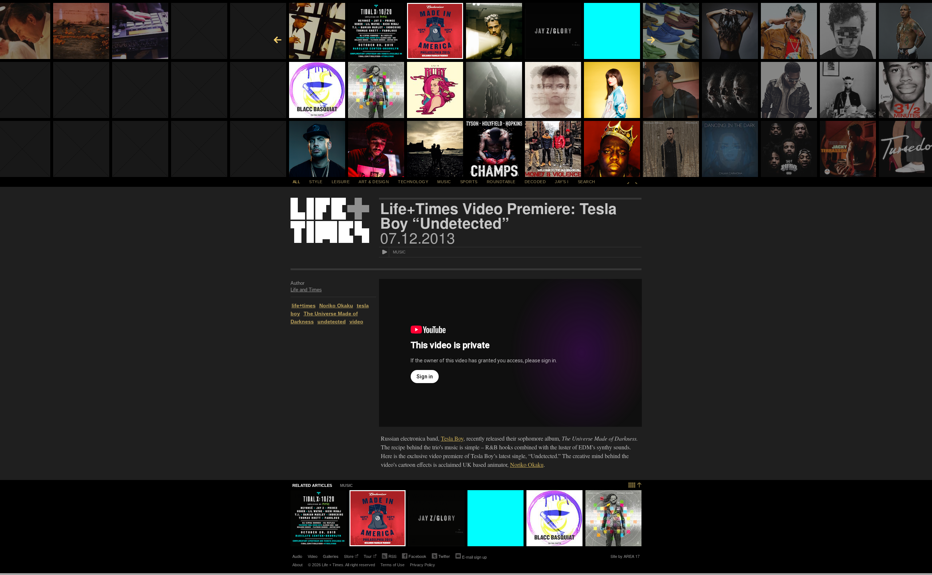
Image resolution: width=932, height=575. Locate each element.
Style (316, 182)
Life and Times (306, 289)
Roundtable (501, 182)
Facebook (414, 556)
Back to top (635, 484)
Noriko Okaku (336, 305)
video (356, 321)
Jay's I (562, 182)
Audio (297, 556)
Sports (469, 182)
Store (349, 556)
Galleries (331, 556)
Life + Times (330, 220)
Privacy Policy (422, 565)
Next (636, 182)
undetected (331, 321)
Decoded (535, 182)
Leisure (341, 182)
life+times (304, 305)
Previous (628, 182)
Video (312, 556)
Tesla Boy (452, 438)
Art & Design (374, 182)
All (296, 182)
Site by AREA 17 (625, 556)
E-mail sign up (474, 557)
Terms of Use (392, 565)
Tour (368, 556)
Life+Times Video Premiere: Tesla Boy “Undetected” (498, 215)
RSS (392, 556)
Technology (413, 182)
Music (444, 182)
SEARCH (586, 182)
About (297, 565)
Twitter (441, 556)
